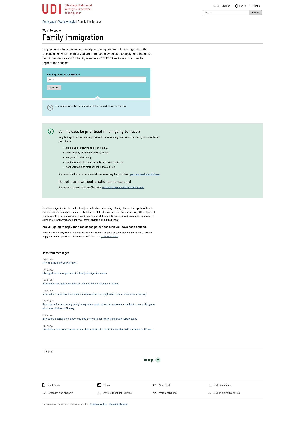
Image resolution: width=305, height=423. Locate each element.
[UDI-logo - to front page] (67, 14)
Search (255, 12)
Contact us (54, 384)
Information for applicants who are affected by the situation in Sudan (81, 283)
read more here (109, 236)
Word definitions (168, 392)
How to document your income (60, 262)
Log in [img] (240, 6)
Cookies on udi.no (98, 404)
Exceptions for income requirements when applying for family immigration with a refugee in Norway (98, 329)
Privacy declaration (118, 404)
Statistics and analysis (60, 392)
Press (106, 384)
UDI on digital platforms (227, 392)
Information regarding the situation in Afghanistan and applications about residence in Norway (95, 294)
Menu (254, 6)
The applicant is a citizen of (63, 74)
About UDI (164, 384)
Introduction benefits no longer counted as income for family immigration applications (90, 318)
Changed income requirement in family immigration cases (75, 273)
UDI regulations (222, 384)
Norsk (216, 6)
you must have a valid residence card (123, 187)
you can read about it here (145, 174)
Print (48, 352)
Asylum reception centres (117, 392)
